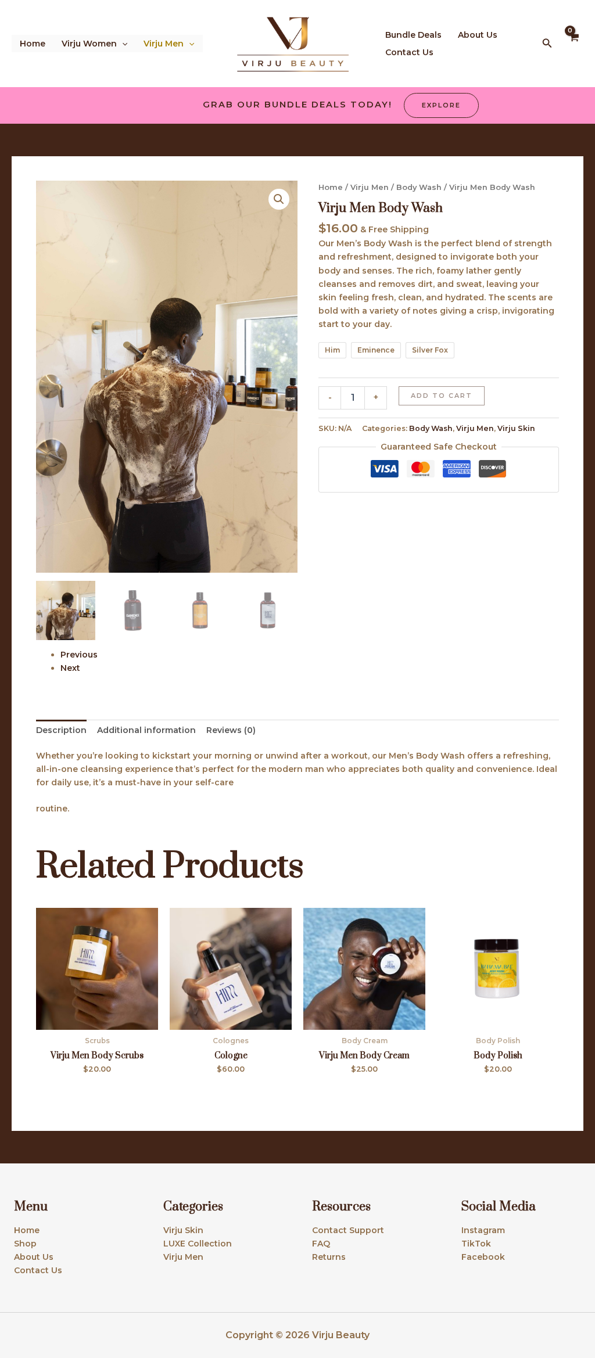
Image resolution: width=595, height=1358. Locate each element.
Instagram (483, 1230)
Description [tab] (61, 730)
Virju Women (89, 43)
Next (70, 668)
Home (32, 43)
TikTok (476, 1243)
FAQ (321, 1243)
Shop (25, 1243)
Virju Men (164, 43)
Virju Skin (516, 428)
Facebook (483, 1257)
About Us (477, 35)
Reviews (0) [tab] (231, 730)
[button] (122, 43)
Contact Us (409, 52)
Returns (329, 1257)
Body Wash (419, 187)
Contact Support (348, 1230)
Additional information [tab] (146, 730)
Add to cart (441, 395)
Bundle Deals (413, 35)
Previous (79, 654)
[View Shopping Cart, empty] (573, 44)
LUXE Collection (197, 1243)
